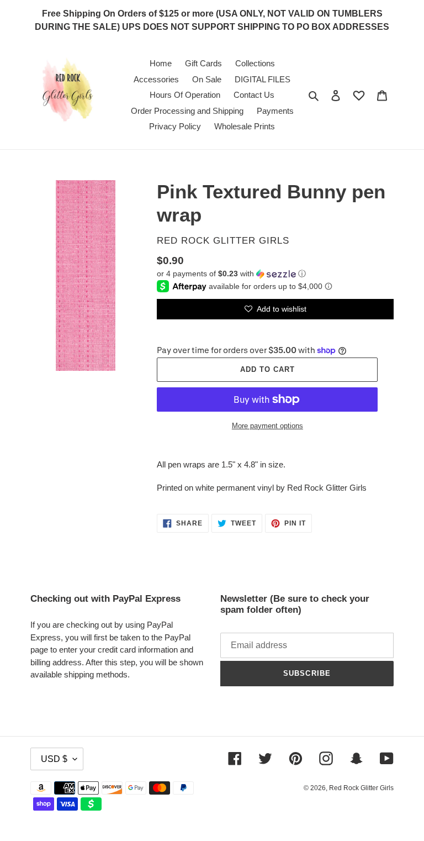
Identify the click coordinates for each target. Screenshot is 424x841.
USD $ (54, 759)
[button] (231, 274)
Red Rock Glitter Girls (361, 788)
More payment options (267, 426)
